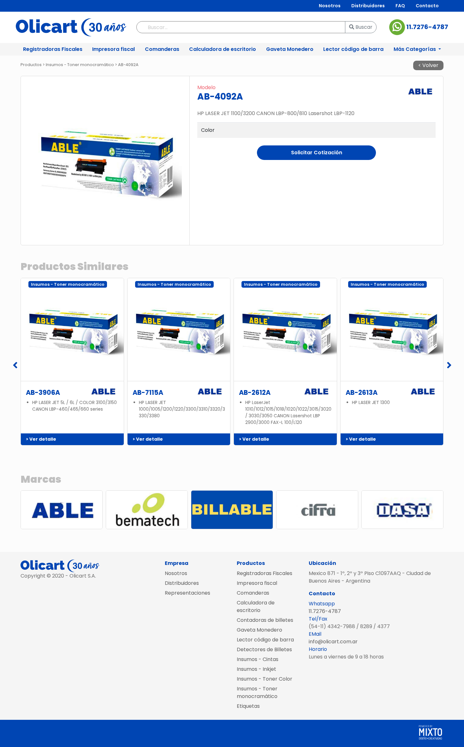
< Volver (428, 65)
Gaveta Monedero (289, 49)
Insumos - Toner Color (264, 679)
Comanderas (162, 49)
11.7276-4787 (426, 26)
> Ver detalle (41, 439)
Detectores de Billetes (264, 649)
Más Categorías (415, 49)
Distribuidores (368, 6)
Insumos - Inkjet (256, 669)
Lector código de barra (353, 49)
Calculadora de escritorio (222, 49)
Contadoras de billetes (265, 620)
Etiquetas (248, 706)
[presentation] (15, 366)
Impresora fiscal (113, 49)
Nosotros (330, 6)
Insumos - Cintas (257, 659)
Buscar (363, 27)
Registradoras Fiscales (52, 49)
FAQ (400, 6)
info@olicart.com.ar (333, 641)
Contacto (427, 6)
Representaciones (187, 593)
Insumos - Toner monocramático (257, 692)
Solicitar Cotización (316, 152)
